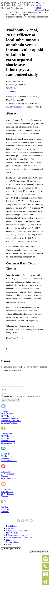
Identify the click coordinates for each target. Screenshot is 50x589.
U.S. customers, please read (17, 535)
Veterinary (5, 507)
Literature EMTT (8, 443)
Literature (5, 458)
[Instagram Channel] (27, 522)
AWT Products (7, 491)
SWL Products (7, 414)
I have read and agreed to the (22, 396)
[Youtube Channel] (31, 522)
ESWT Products (7, 416)
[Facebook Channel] (23, 522)
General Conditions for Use (17, 530)
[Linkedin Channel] (19, 522)
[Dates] (45, 577)
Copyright (10, 528)
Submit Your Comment (10, 400)
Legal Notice (11, 526)
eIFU (8, 540)
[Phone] (45, 569)
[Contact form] (45, 561)
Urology (4, 411)
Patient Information (9, 461)
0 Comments (11, 91)
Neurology (5, 454)
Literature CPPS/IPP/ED (11, 421)
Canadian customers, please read (19, 537)
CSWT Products (7, 474)
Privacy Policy (34, 396)
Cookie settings (12, 542)
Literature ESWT (8, 441)
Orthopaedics (6, 434)
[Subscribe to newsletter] (45, 585)
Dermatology (6, 489)
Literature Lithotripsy (9, 418)
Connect (9, 544)
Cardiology (5, 471)
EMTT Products (7, 438)
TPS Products (6, 456)
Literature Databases (9, 423)
